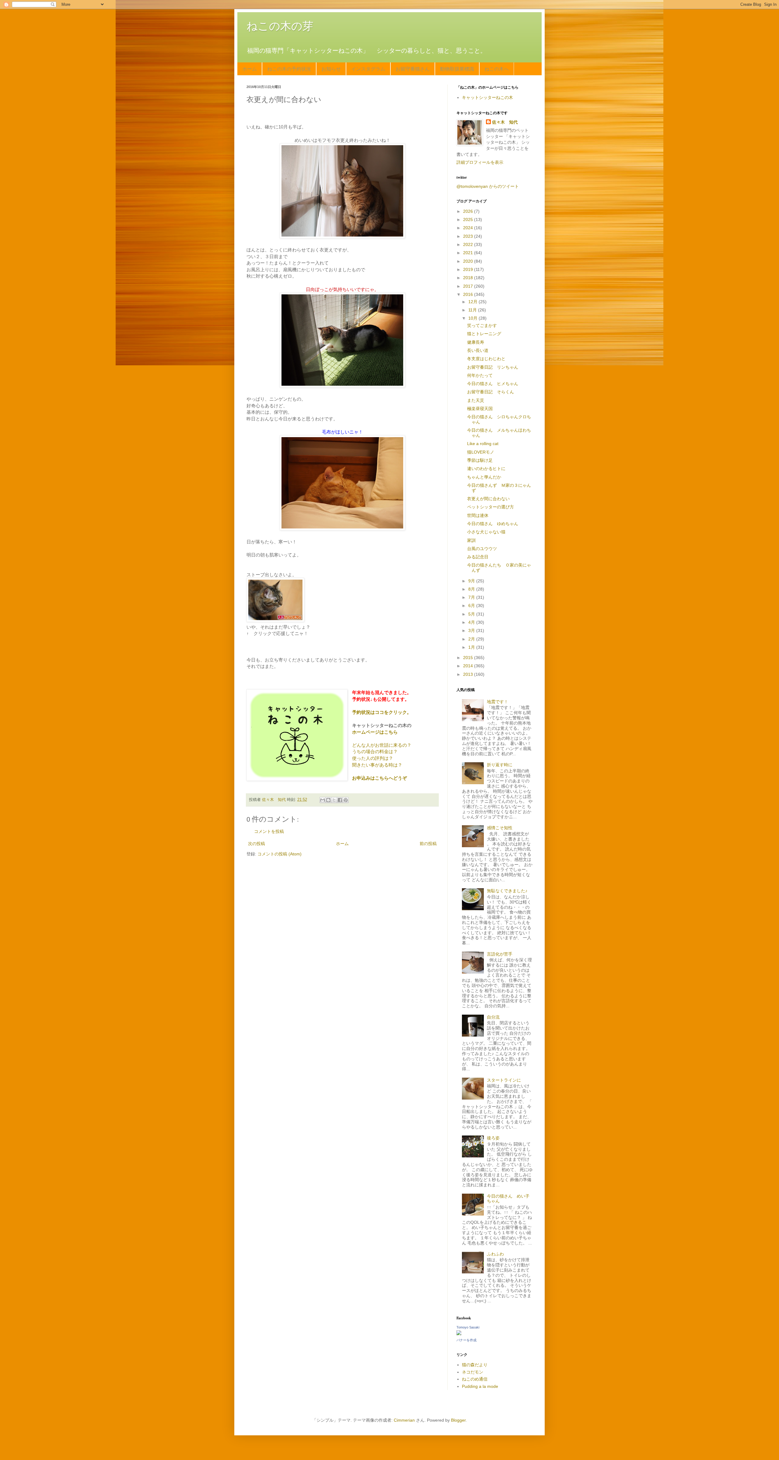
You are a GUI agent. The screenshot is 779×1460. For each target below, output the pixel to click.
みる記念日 (477, 556)
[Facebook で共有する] (340, 800)
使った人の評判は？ (372, 758)
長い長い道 (477, 350)
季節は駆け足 (480, 460)
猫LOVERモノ (480, 452)
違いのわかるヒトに (486, 468)
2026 (468, 211)
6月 (472, 605)
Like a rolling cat (482, 443)
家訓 (471, 540)
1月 (472, 647)
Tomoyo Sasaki (467, 1327)
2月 (472, 639)
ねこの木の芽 (279, 26)
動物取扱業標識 (457, 68)
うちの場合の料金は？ (375, 751)
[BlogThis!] (328, 800)
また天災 (475, 400)
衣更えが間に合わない (488, 498)
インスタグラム (368, 68)
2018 (468, 277)
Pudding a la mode (480, 1386)
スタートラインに (504, 1080)
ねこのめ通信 (474, 1379)
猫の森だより (474, 1364)
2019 (468, 269)
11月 (473, 309)
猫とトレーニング (484, 333)
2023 (468, 236)
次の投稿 (256, 843)
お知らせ (331, 68)
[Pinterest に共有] (346, 800)
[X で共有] (334, 800)
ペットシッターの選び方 (490, 506)
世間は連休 (477, 515)
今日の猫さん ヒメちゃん (492, 383)
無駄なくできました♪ (507, 890)
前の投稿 (428, 843)
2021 (468, 252)
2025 (468, 219)
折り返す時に (499, 764)
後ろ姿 (493, 1137)
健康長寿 (475, 342)
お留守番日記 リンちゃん (492, 367)
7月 (472, 597)
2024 (468, 227)
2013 (468, 674)
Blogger (458, 1420)
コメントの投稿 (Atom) (279, 853)
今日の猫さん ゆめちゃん (492, 523)
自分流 (493, 1017)
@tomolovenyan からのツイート (487, 186)
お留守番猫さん (413, 68)
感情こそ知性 (499, 827)
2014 (468, 665)
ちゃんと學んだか (484, 477)
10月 (473, 318)
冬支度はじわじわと (486, 358)
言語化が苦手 (499, 954)
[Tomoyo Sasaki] (458, 1333)
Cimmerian (404, 1420)
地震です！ (497, 701)
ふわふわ (495, 1253)
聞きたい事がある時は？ (377, 764)
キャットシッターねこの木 (487, 97)
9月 (472, 580)
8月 (472, 589)
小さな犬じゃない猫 (486, 531)
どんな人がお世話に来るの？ (381, 745)
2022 (468, 244)
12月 (473, 301)
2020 (468, 261)
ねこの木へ (496, 68)
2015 (468, 657)
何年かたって (480, 375)
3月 (472, 630)
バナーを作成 (466, 1340)
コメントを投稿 (269, 831)
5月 (472, 614)
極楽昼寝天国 (480, 408)
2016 (468, 294)
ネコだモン (472, 1372)
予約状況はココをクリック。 (381, 712)
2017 (468, 286)
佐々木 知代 (505, 122)
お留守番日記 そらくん (490, 391)
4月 (472, 622)
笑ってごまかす (482, 325)
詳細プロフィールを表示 (479, 162)
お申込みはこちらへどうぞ (379, 778)
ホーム (249, 68)
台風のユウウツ (482, 548)
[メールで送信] (323, 800)
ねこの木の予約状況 (289, 68)
